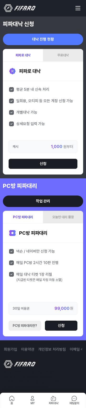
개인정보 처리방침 (52, 349)
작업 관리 (43, 201)
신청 (43, 163)
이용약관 (27, 349)
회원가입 (10, 349)
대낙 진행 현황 (43, 39)
